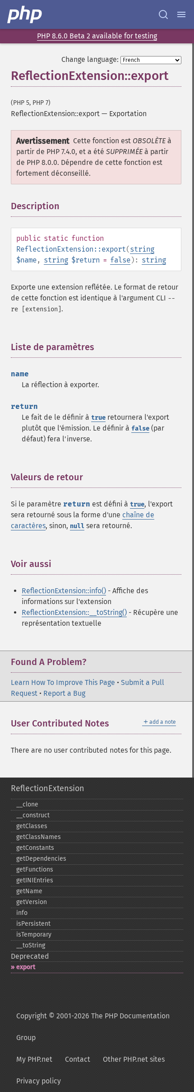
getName (29, 891)
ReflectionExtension (47, 788)
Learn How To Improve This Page (63, 682)
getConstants (35, 848)
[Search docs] (163, 14)
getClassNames (38, 837)
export (25, 967)
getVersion (31, 902)
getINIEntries (34, 880)
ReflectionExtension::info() (64, 590)
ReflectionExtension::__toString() (74, 612)
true (98, 418)
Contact (77, 1059)
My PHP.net (34, 1059)
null (77, 526)
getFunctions (34, 869)
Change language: (90, 59)
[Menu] (181, 14)
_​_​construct (33, 815)
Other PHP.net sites (134, 1059)
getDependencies (41, 858)
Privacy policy (38, 1081)
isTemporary (33, 934)
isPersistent (33, 924)
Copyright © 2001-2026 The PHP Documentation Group (93, 1027)
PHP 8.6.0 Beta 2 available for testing (97, 36)
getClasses (31, 826)
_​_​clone (27, 804)
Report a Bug (64, 693)
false (120, 260)
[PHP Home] (25, 14)
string (142, 249)
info (22, 913)
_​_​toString (30, 945)
